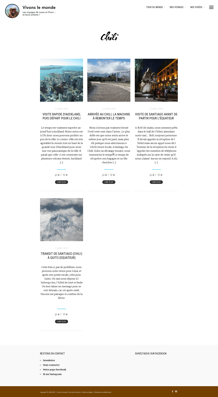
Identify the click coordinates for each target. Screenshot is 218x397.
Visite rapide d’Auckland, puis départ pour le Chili (62, 116)
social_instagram (176, 391)
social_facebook (172, 391)
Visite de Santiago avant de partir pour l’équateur (156, 116)
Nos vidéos (196, 7)
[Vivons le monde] (30, 11)
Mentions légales (87, 392)
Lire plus (61, 182)
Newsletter (49, 360)
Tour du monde (154, 7)
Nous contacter (51, 365)
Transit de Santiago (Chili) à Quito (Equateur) (61, 256)
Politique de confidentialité (102, 392)
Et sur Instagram (52, 374)
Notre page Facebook (54, 369)
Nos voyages (176, 7)
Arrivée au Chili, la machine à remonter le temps (109, 116)
